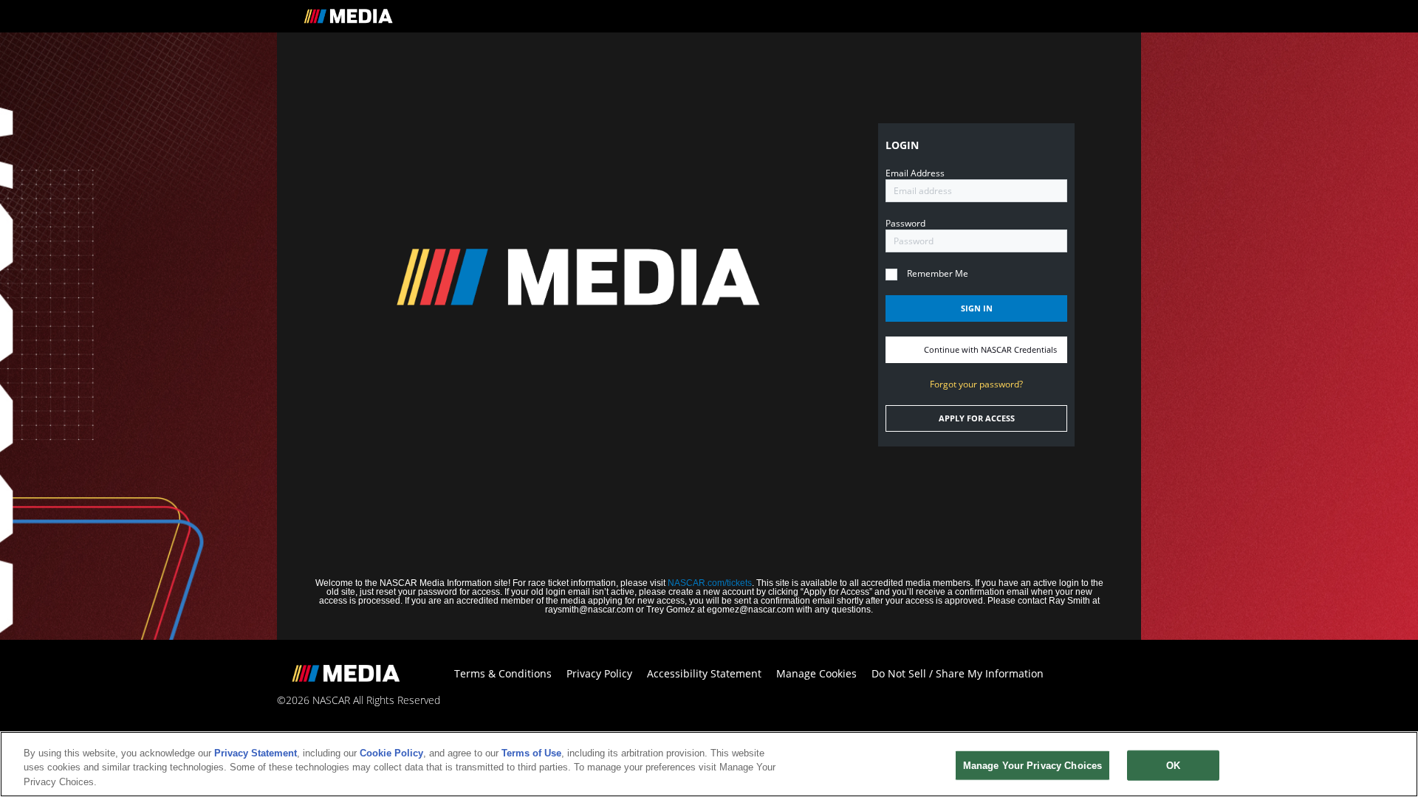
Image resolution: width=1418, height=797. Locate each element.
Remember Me (937, 273)
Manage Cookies (816, 673)
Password (905, 223)
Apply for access (977, 418)
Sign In (977, 308)
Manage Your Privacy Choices (1033, 764)
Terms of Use (531, 753)
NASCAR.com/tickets (710, 583)
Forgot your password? (976, 384)
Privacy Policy (599, 673)
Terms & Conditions (503, 673)
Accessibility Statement (704, 673)
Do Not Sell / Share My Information (957, 673)
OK (1173, 764)
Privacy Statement (255, 753)
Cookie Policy (391, 753)
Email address (915, 173)
